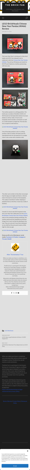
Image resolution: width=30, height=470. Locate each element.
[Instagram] (16, 293)
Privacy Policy (16, 401)
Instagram (22, 237)
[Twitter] (14, 293)
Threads (4, 239)
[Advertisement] (15, 176)
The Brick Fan (15, 5)
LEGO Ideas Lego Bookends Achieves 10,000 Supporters (14, 337)
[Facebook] (11, 293)
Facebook (9, 237)
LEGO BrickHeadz (9, 330)
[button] (27, 451)
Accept (15, 466)
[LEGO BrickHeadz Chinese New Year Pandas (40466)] (15, 53)
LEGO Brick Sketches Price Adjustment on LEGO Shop (15, 345)
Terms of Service (7, 401)
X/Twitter (15, 237)
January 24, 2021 (7, 31)
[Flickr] (18, 293)
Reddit (9, 239)
